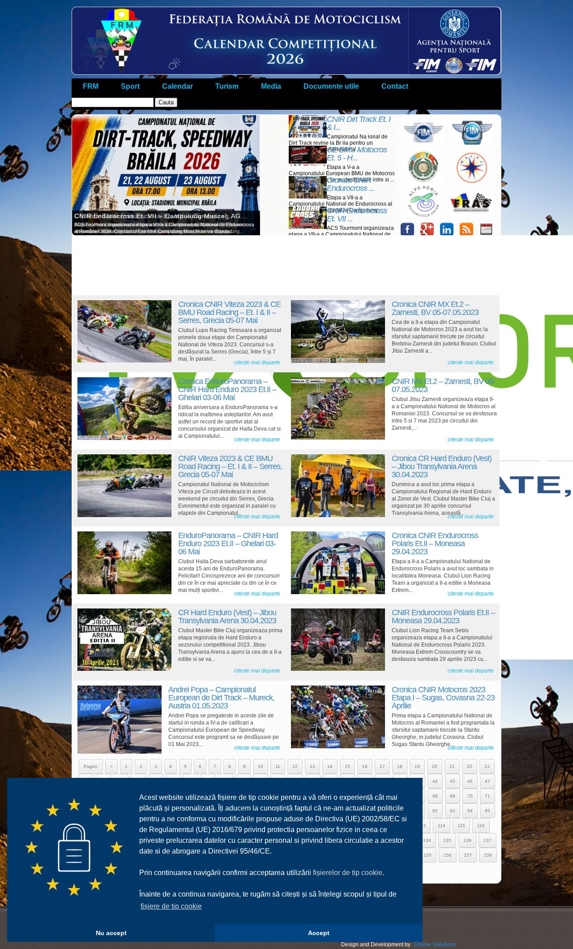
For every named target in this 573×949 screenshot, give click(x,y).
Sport (130, 86)
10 (260, 766)
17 (382, 766)
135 (447, 840)
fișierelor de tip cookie (347, 872)
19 (417, 766)
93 (452, 810)
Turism (227, 86)
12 (295, 766)
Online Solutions (435, 944)
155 (427, 855)
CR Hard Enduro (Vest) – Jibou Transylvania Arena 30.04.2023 (227, 616)
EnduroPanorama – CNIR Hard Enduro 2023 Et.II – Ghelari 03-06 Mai (228, 543)
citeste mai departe (257, 362)
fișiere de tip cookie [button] (171, 906)
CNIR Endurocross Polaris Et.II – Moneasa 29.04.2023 (443, 616)
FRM (90, 86)
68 (435, 796)
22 (469, 766)
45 (452, 781)
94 (470, 810)
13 (312, 766)
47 (487, 781)
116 (481, 825)
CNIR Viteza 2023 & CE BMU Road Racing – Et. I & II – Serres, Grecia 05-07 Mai (230, 466)
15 (347, 766)
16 (365, 766)
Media (271, 86)
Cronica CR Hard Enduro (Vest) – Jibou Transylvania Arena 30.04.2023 (442, 466)
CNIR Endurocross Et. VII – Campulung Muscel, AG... (161, 216)
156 (448, 855)
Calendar (177, 86)
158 (488, 855)
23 (487, 766)
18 (399, 766)
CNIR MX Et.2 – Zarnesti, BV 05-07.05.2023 (444, 385)
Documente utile (331, 86)
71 (487, 796)
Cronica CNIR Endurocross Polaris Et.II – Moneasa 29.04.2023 (435, 543)
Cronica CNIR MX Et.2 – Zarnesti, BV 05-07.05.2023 (435, 308)
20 (434, 766)
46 (470, 781)
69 (452, 796)
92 (435, 810)
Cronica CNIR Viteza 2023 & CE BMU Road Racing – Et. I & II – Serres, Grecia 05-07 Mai (229, 312)
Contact (394, 86)
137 (487, 840)
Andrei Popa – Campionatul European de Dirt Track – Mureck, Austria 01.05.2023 (221, 697)
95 (487, 810)
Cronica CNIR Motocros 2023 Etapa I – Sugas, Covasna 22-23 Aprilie (443, 697)
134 (427, 840)
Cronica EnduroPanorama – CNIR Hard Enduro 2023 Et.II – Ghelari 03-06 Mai (227, 389)
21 (452, 766)
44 (435, 781)
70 (470, 796)
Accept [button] (318, 932)
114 (441, 825)
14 (330, 766)
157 (468, 855)
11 (277, 766)
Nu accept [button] (111, 932)
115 (461, 825)
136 (467, 840)
